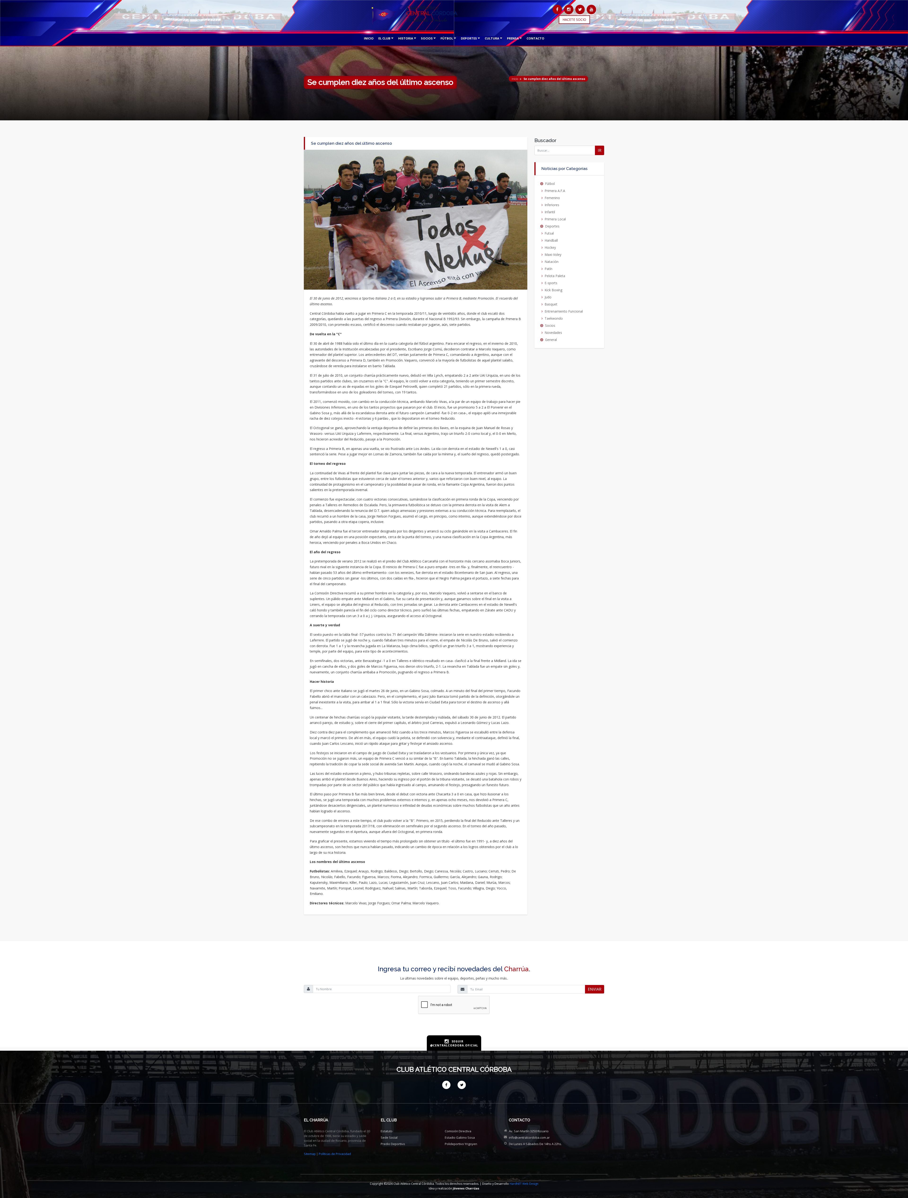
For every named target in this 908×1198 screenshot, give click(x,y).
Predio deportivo (393, 1144)
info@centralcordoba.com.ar (529, 1137)
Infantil (550, 212)
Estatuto (387, 1131)
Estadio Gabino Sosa (460, 1137)
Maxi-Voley (553, 254)
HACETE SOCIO (574, 19)
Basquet (551, 304)
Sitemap (310, 1154)
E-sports (551, 283)
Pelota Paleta (555, 276)
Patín (548, 268)
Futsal (549, 233)
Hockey (550, 247)
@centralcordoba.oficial (454, 1045)
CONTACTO (535, 38)
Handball (551, 240)
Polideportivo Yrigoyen (461, 1144)
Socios (550, 325)
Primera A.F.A (555, 190)
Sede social (389, 1137)
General (551, 339)
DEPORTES (469, 38)
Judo (548, 297)
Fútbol (550, 183)
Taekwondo (554, 318)
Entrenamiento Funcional (564, 311)
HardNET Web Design (524, 1184)
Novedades (553, 332)
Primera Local (555, 219)
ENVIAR (594, 989)
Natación (552, 261)
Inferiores (552, 205)
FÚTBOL (447, 38)
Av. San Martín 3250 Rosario (529, 1131)
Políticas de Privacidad (335, 1154)
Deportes (552, 226)
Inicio (515, 79)
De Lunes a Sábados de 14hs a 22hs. (535, 1144)
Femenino (552, 198)
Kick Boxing (553, 290)
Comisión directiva (458, 1131)
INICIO (369, 38)
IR (599, 150)
